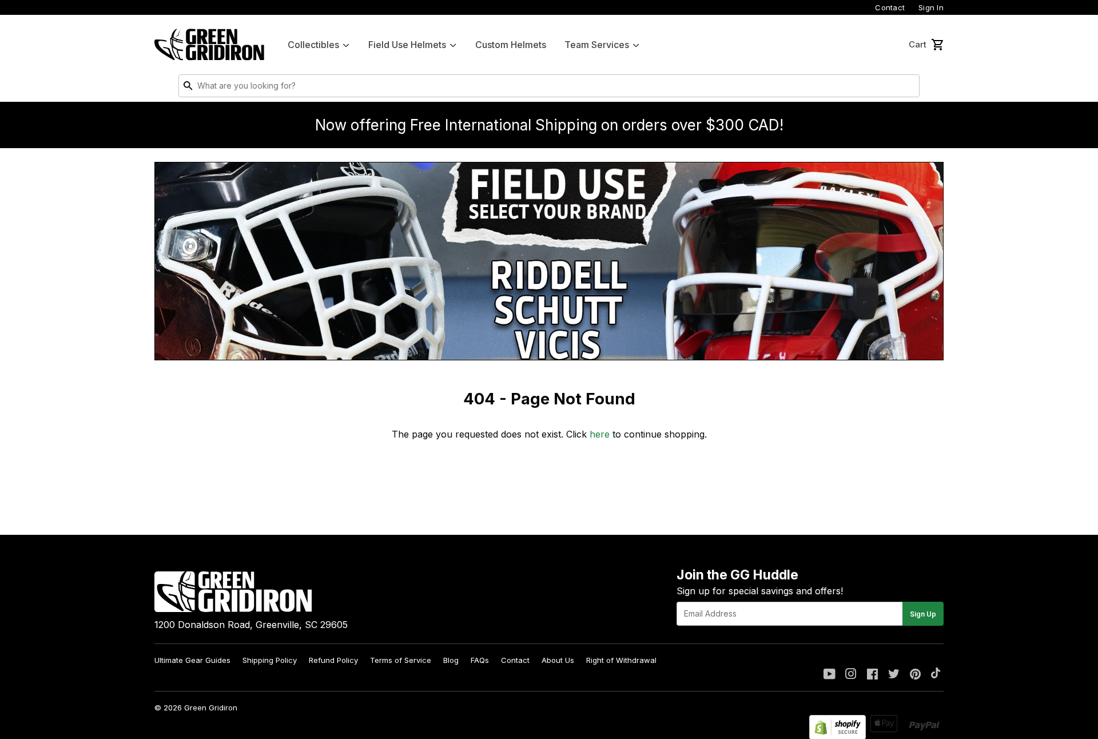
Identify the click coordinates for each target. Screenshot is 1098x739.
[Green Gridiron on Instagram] (851, 675)
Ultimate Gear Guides (192, 660)
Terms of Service (400, 660)
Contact (890, 7)
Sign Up (923, 614)
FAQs (480, 660)
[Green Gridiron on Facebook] (872, 675)
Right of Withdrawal (621, 660)
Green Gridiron (210, 707)
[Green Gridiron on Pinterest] (915, 675)
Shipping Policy (269, 660)
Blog (451, 660)
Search (908, 88)
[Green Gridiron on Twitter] (894, 675)
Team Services (596, 44)
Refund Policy (333, 660)
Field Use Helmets (407, 44)
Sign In (931, 7)
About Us (558, 660)
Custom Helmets (510, 44)
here (600, 434)
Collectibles (313, 44)
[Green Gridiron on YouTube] (830, 675)
